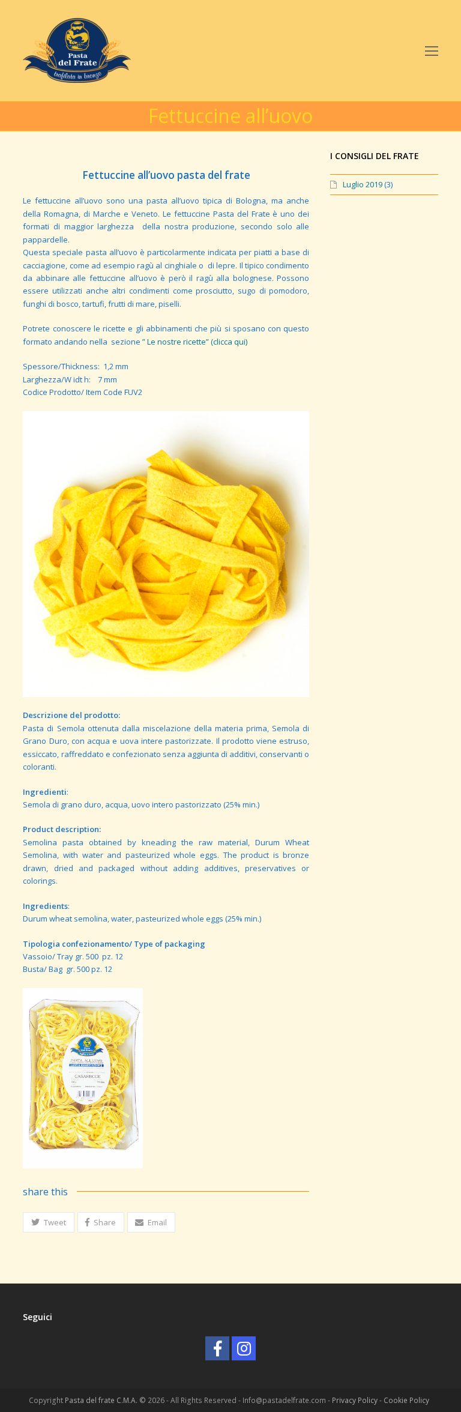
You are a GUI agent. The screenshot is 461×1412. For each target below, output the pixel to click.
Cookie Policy (406, 1400)
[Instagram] (244, 1348)
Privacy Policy (355, 1400)
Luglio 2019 (362, 184)
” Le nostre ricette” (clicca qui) (194, 341)
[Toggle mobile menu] (431, 50)
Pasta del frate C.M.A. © (106, 1400)
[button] (48, 1222)
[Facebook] (217, 1348)
